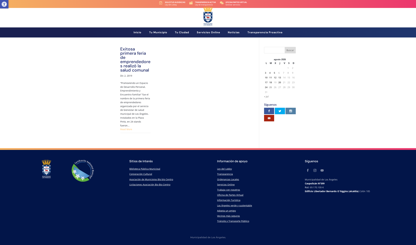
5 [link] (274, 72)
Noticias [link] (234, 32)
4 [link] (270, 72)
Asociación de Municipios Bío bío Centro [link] (151, 179)
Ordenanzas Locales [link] (228, 179)
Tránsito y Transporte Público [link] (233, 221)
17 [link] (266, 82)
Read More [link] (126, 129)
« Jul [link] (266, 96)
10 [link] (266, 77)
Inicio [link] (137, 32)
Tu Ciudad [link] (182, 32)
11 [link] (270, 77)
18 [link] (270, 82)
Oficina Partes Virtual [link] (236, 2)
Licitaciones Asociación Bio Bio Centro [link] (149, 184)
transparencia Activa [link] (205, 2)
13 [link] (279, 77)
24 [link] (266, 87)
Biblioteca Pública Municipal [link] (144, 168)
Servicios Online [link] (208, 32)
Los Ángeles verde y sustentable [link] (234, 205)
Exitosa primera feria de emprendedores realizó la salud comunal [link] (135, 59)
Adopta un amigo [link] (226, 210)
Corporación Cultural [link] (140, 174)
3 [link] (265, 72)
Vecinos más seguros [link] (228, 215)
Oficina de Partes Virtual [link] (230, 194)
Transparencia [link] (225, 174)
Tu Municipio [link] (158, 32)
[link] (4, 4)
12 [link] (275, 77)
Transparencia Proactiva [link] (264, 32)
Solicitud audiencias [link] (175, 2)
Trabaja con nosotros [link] (228, 189)
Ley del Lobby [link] (224, 168)
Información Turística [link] (228, 200)
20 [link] (279, 82)
